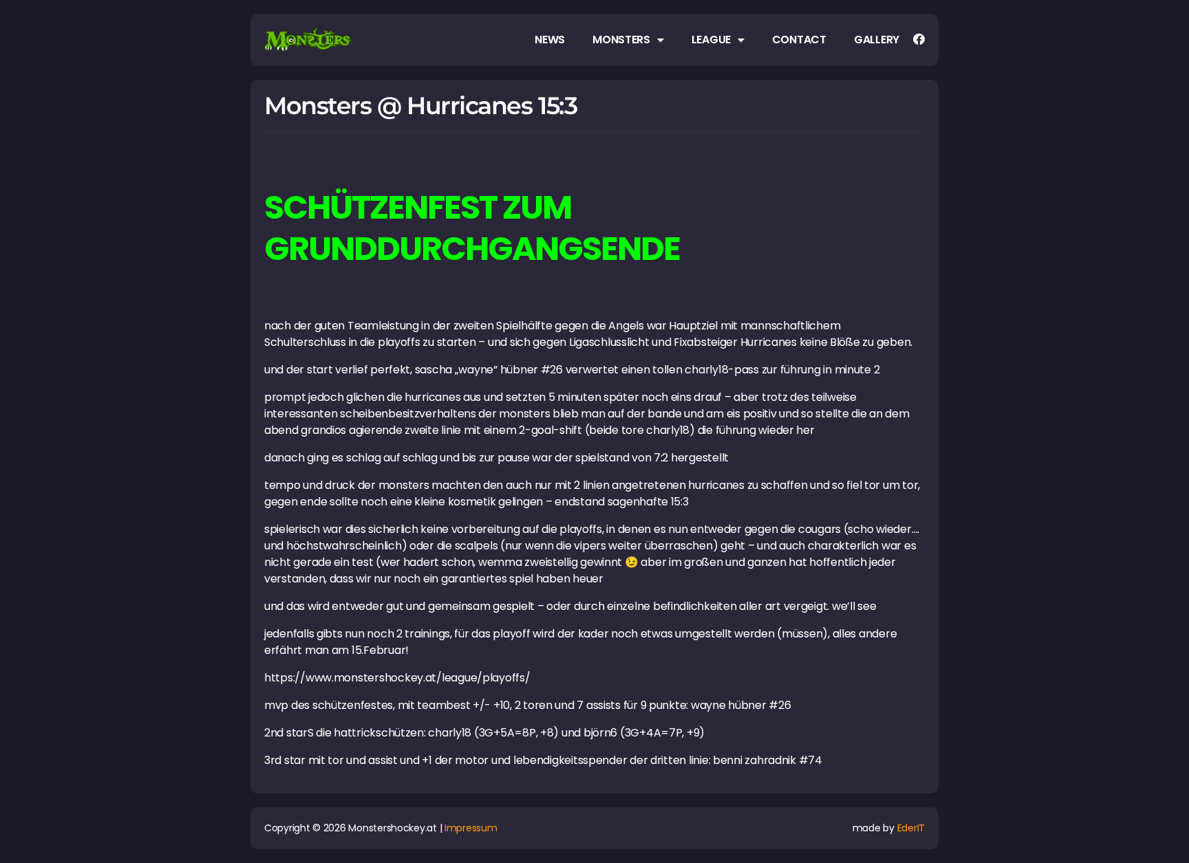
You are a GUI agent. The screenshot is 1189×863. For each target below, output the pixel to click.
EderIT (911, 828)
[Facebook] (919, 39)
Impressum (470, 828)
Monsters (621, 40)
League (711, 40)
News (550, 40)
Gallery (876, 40)
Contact (799, 40)
